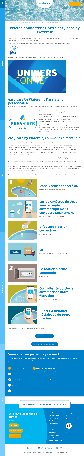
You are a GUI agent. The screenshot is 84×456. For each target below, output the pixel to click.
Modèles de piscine (71, 416)
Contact (51, 426)
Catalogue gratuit (15, 436)
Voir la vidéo (36, 76)
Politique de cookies (55, 452)
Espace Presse (53, 437)
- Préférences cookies (63, 452)
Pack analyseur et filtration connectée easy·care (44, 344)
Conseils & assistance (54, 420)
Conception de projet (16, 430)
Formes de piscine (70, 413)
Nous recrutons (53, 432)
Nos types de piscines (71, 418)
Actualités (51, 430)
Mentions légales (35, 452)
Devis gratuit (14, 425)
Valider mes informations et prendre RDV (44, 399)
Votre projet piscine (54, 418)
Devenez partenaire (54, 435)
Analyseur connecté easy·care (44, 336)
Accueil (51, 413)
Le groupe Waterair (53, 423)
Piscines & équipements (55, 415)
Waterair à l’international (55, 440)
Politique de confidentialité (45, 452)
